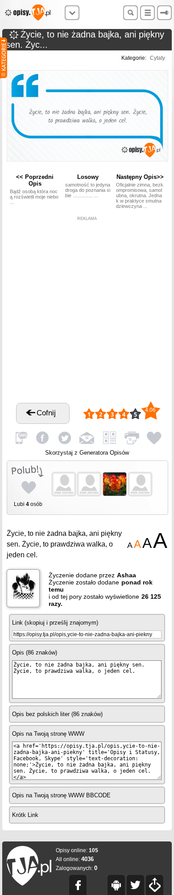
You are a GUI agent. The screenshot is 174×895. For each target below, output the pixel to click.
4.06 (150, 410)
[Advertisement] (87, 308)
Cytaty (157, 58)
